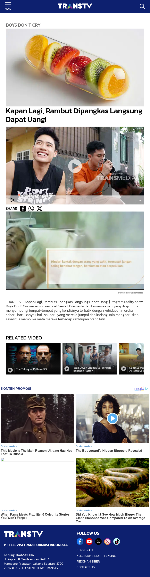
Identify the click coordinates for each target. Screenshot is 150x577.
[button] (75, 67)
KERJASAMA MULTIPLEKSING (96, 555)
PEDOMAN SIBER (88, 561)
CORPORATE (85, 550)
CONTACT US (86, 567)
